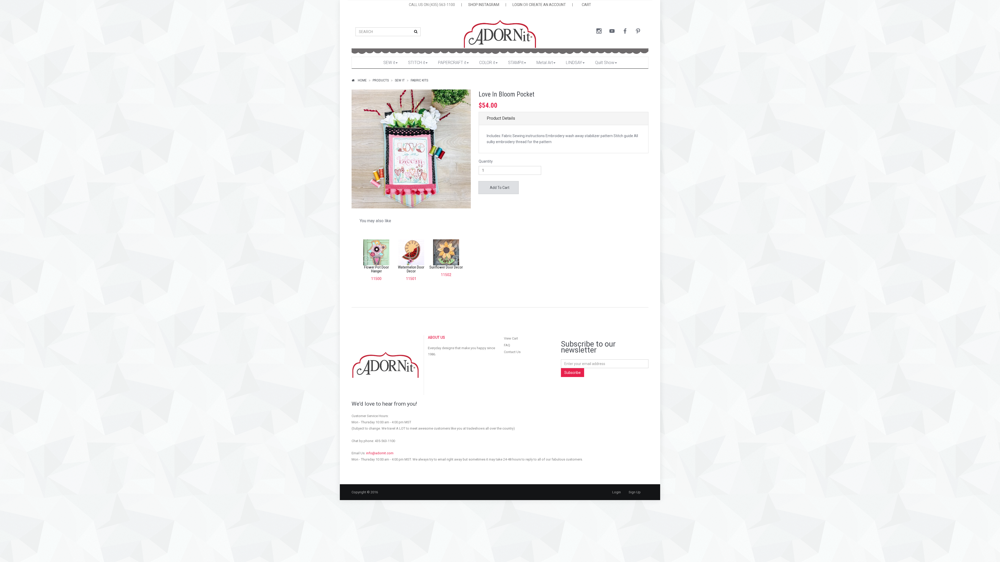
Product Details (501, 118)
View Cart (511, 338)
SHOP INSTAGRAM (483, 5)
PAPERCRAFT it (452, 62)
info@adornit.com (379, 453)
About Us (436, 337)
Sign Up (635, 492)
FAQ (507, 345)
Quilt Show (604, 62)
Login (616, 492)
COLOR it (487, 62)
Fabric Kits (419, 80)
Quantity (486, 161)
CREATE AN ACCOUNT (547, 5)
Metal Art (544, 62)
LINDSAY (574, 62)
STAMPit (515, 62)
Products (381, 80)
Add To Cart (499, 188)
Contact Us (512, 352)
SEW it (389, 62)
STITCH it (416, 62)
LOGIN (517, 5)
